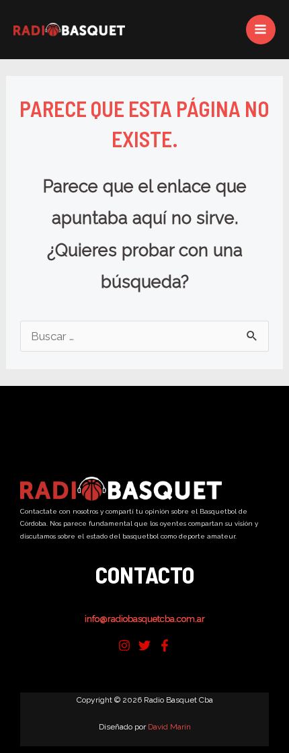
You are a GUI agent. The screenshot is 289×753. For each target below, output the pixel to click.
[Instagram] (124, 645)
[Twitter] (144, 645)
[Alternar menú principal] (261, 30)
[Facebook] (165, 645)
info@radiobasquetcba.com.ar (145, 619)
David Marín (169, 726)
